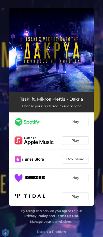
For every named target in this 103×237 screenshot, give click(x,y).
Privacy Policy (36, 216)
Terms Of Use (67, 216)
